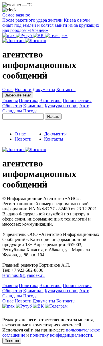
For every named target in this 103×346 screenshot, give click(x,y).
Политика (28, 100)
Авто (84, 105)
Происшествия (77, 100)
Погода (30, 110)
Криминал (33, 105)
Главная (10, 100)
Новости (23, 89)
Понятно (12, 341)
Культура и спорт (61, 105)
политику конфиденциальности (61, 335)
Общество (12, 105)
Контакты (66, 89)
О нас (7, 89)
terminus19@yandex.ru (23, 275)
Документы (44, 89)
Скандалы (12, 110)
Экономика (50, 100)
